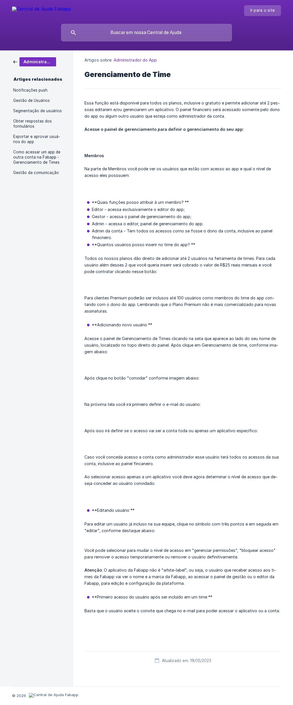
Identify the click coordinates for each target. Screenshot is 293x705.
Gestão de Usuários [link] (31, 100)
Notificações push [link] (30, 90)
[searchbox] (146, 33)
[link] (34, 61)
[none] (41, 10)
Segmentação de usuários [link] (37, 110)
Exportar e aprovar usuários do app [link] (36, 139)
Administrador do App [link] (135, 60)
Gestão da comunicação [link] (36, 172)
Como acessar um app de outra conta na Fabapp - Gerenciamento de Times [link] (36, 157)
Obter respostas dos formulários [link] (32, 124)
